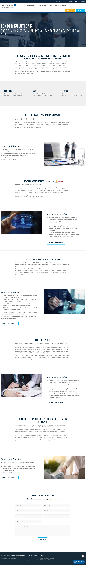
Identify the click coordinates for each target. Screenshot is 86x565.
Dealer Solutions (31, 6)
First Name (19, 505)
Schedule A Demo (80, 562)
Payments (77, 1)
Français (83, 1)
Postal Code (20, 521)
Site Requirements (4, 555)
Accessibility (41, 555)
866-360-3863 (58, 1)
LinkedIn (35, 555)
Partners (51, 6)
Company (46, 510)
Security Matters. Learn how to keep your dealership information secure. (47, 559)
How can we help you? (22, 527)
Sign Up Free (70, 10)
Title (18, 510)
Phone (18, 516)
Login (81, 10)
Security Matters (29, 555)
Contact (71, 1)
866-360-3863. (55, 499)
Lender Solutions (42, 6)
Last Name (47, 505)
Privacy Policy (12, 555)
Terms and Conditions (60, 6)
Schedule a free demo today (56, 243)
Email (45, 516)
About (64, 1)
